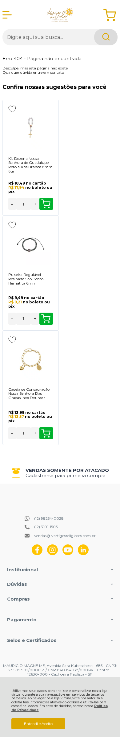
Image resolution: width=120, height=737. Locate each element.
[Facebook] (37, 554)
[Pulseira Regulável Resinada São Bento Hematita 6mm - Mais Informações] (30, 245)
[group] (60, 473)
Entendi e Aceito (38, 723)
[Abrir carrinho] (110, 15)
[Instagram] (52, 554)
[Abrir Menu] (7, 15)
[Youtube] (67, 554)
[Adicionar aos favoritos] (12, 109)
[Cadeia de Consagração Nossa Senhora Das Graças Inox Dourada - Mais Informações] (30, 359)
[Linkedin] (83, 554)
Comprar (46, 204)
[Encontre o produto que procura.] (106, 37)
